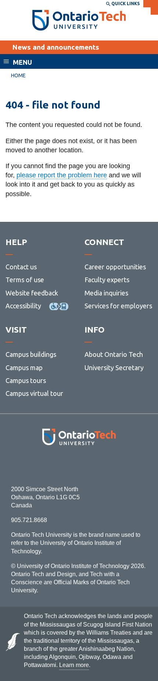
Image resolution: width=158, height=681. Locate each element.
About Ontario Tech (114, 354)
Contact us (21, 266)
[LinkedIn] (95, 465)
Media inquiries (106, 293)
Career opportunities (115, 266)
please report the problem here (62, 175)
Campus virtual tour (34, 393)
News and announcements (55, 47)
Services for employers (118, 305)
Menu (22, 62)
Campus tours (26, 380)
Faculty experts (107, 279)
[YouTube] (112, 465)
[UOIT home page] (79, 20)
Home (18, 75)
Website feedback (32, 293)
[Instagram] (79, 465)
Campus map (24, 367)
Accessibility (23, 305)
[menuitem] (18, 75)
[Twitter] (63, 465)
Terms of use (25, 279)
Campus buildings (31, 354)
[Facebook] (46, 465)
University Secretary (114, 367)
